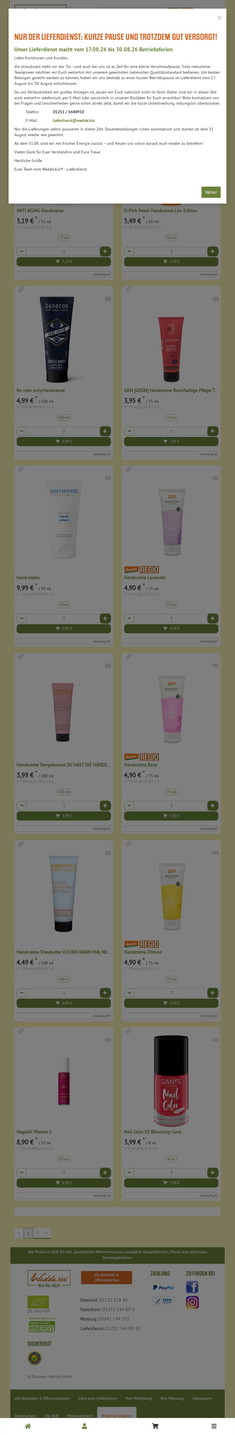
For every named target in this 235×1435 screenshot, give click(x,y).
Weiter (211, 192)
